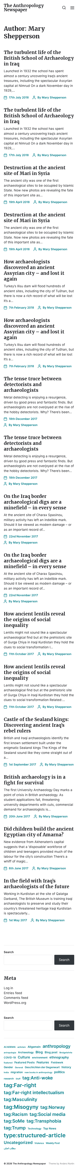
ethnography (59, 1057)
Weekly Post (53, 1143)
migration (17, 1072)
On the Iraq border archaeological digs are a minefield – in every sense (35, 502)
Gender (8, 1067)
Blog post (51, 1052)
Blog (39, 1052)
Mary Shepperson (54, 97)
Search (9, 952)
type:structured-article (35, 1135)
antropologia (10, 1052)
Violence (39, 1143)
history (66, 1067)
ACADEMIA (10, 1047)
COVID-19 (10, 1057)
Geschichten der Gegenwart (42, 1067)
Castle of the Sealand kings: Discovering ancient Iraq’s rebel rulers (36, 725)
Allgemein (34, 1046)
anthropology (56, 1046)
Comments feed (16, 998)
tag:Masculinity (20, 1099)
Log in (8, 988)
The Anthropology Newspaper (24, 7)
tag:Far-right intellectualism (34, 1092)
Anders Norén (67, 1163)
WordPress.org (15, 1003)
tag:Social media (48, 1114)
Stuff (18, 1079)
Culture (24, 1057)
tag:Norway (52, 1107)
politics (59, 1072)
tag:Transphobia (44, 1121)
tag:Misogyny (21, 1107)
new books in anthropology (38, 1072)
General (19, 1067)
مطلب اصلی (10, 1148)
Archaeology (26, 1052)
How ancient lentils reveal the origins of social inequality (34, 619)
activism (21, 1047)
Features (43, 1062)
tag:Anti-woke (37, 1078)
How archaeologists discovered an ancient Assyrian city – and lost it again (34, 270)
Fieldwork (57, 1062)
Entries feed (13, 993)
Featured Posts (24, 1062)
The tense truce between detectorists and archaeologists (33, 384)
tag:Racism (16, 1114)
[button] (64, 7)
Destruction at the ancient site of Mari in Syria (35, 170)
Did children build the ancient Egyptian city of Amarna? (39, 832)
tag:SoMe (14, 1121)
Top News (49, 1128)
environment (40, 1057)
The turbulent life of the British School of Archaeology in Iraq (39, 58)
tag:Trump (15, 1128)
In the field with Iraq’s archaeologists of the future (36, 884)
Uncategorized (18, 1142)
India (6, 1072)
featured (8, 1062)
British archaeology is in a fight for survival (35, 780)
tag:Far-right (20, 1085)
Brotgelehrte (65, 1052)
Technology (34, 1128)
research (9, 1078)
